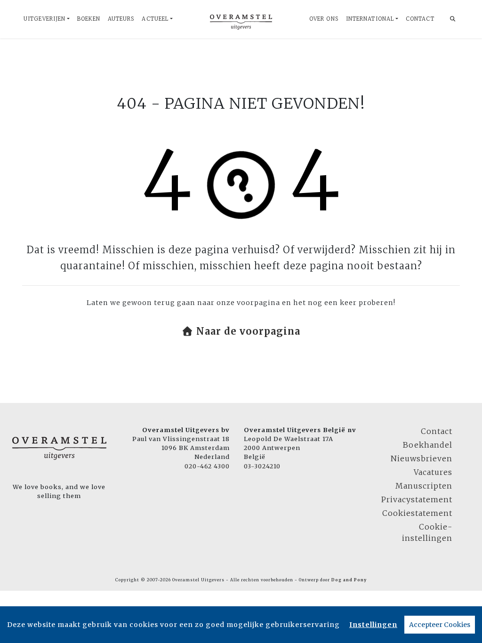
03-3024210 (262, 466)
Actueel (155, 19)
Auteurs (121, 19)
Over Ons (323, 19)
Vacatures (433, 472)
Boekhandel (427, 445)
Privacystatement (416, 499)
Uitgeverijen (44, 19)
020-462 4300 (207, 466)
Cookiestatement (417, 513)
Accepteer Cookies (439, 624)
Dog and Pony (349, 580)
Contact (420, 19)
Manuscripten (423, 485)
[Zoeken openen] (453, 19)
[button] (241, 331)
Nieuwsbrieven (421, 458)
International (370, 19)
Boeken (88, 19)
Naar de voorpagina (246, 331)
